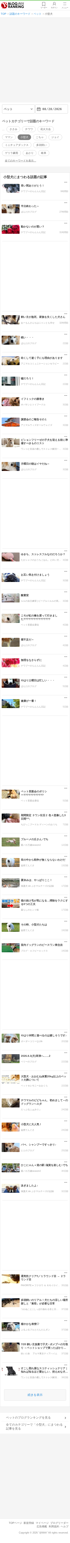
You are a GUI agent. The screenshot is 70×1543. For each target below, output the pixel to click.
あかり (30, 152)
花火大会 (45, 129)
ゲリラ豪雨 (11, 152)
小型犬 (24, 137)
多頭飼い (41, 144)
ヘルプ (65, 1526)
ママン (9, 137)
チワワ (29, 129)
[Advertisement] (35, 61)
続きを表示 (35, 1394)
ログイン (54, 8)
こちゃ (40, 137)
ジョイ (55, 137)
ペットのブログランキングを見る (28, 1417)
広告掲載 (42, 1526)
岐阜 (43, 152)
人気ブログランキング (12, 5)
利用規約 (54, 1526)
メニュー (65, 8)
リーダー (44, 8)
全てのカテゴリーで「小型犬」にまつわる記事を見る (34, 1426)
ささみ (13, 129)
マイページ (42, 1522)
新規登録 (29, 1522)
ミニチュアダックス (17, 144)
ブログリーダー (59, 1522)
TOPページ (15, 1522)
